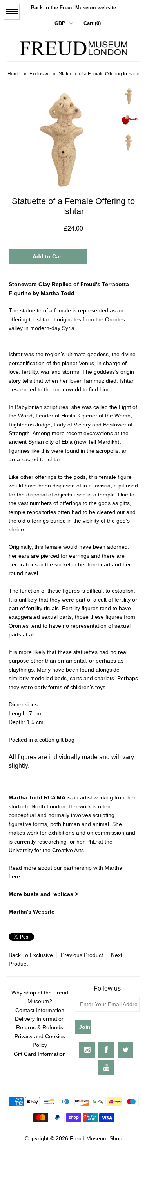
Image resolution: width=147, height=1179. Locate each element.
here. (16, 876)
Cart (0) (92, 23)
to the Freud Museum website (73, 8)
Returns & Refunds (39, 1027)
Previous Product (82, 955)
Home (13, 74)
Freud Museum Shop (96, 1138)
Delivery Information (40, 1019)
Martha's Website (31, 911)
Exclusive (39, 74)
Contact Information (39, 1010)
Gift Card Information (40, 1054)
